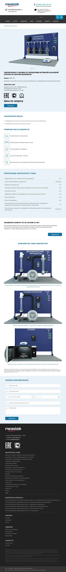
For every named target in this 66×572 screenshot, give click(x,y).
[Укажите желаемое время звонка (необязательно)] (47, 397)
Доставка (39, 21)
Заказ (31, 21)
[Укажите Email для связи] (33, 391)
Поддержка (23, 21)
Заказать (10, 106)
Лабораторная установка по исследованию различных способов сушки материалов (33, 364)
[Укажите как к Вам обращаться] (33, 385)
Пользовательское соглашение (38, 570)
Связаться (55, 234)
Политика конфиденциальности (22, 570)
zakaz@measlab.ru (15, 9)
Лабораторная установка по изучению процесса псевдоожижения (33, 325)
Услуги (15, 21)
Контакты (56, 21)
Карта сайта (10, 570)
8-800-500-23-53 (43, 4)
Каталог (8, 21)
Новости (47, 21)
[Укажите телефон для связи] (18, 397)
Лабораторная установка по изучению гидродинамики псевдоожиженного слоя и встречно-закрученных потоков (33, 286)
